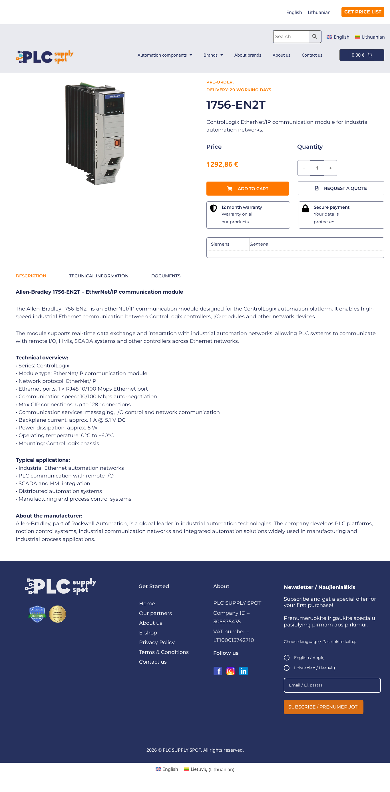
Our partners (155, 613)
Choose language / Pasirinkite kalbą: (320, 641)
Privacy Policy (157, 642)
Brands (211, 55)
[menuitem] (294, 12)
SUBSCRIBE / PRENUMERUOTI (323, 707)
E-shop (148, 633)
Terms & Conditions (164, 652)
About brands (247, 55)
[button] (247, 189)
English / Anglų (309, 657)
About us (281, 55)
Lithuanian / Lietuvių (314, 667)
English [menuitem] (294, 12)
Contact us (312, 55)
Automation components (162, 55)
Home (147, 603)
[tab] (31, 275)
